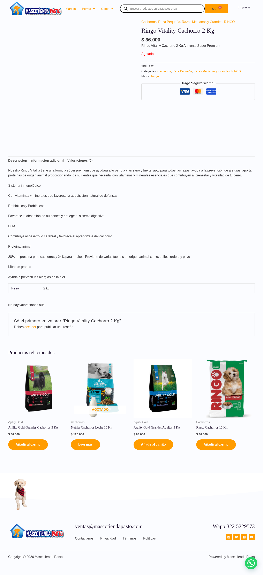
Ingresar (244, 7)
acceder (30, 327)
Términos (129, 538)
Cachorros (149, 22)
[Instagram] (244, 537)
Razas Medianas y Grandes (202, 22)
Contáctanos (84, 538)
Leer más (85, 444)
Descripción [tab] (17, 160)
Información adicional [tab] (47, 160)
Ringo (155, 76)
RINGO (229, 22)
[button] (88, 8)
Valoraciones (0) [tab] (79, 160)
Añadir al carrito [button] (28, 444)
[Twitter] (236, 537)
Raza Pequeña (169, 22)
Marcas (71, 8)
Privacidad (108, 538)
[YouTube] (252, 537)
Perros (86, 8)
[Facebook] (229, 537)
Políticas (149, 538)
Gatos (105, 8)
